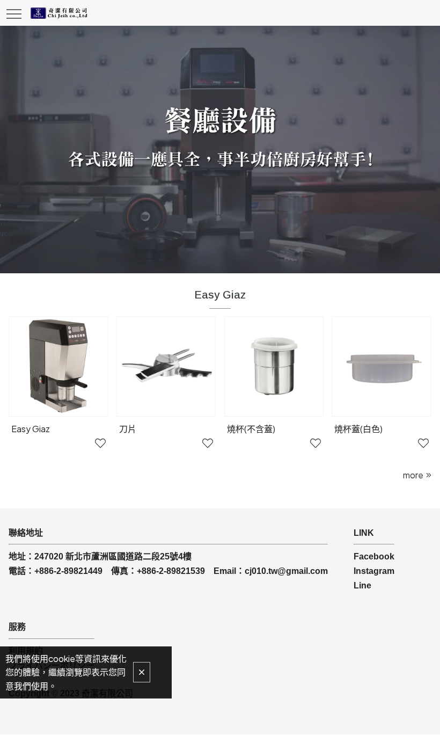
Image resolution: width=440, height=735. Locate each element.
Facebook (374, 556)
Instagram (374, 571)
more (413, 475)
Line (362, 585)
